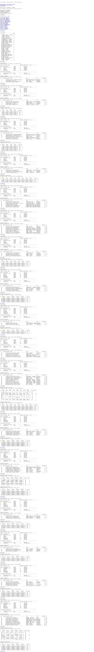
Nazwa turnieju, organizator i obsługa (7, 4)
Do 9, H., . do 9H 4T (5, 20)
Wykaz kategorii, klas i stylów (6, 5)
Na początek (2, 14)
